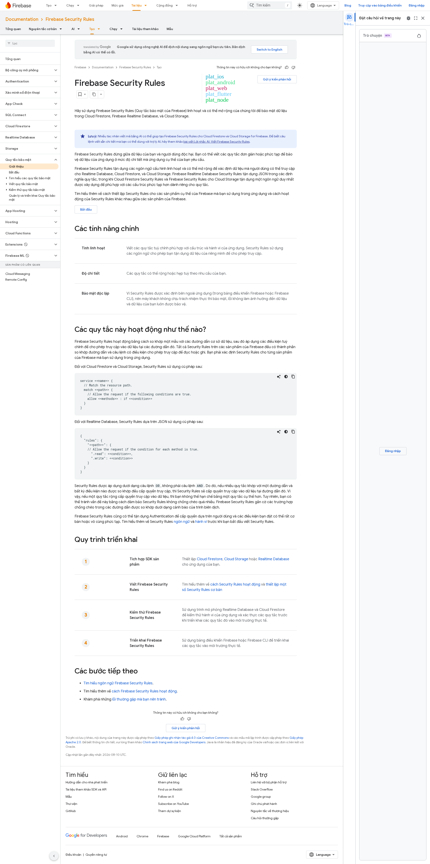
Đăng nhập (417, 5)
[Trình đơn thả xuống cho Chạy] (79, 5)
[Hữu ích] (286, 67)
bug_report (408, 18)
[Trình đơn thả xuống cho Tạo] (57, 5)
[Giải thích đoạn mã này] (278, 376)
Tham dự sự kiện (169, 811)
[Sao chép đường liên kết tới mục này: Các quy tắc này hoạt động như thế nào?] (210, 330)
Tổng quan (13, 29)
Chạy (70, 5)
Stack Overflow (262, 789)
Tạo (49, 5)
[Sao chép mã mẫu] (293, 376)
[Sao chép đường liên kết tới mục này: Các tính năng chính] (143, 229)
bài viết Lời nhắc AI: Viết (216, 142)
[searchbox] (30, 43)
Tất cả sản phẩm (230, 836)
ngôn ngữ (182, 521)
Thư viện (71, 804)
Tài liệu (136, 5)
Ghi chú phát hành (264, 804)
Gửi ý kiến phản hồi (277, 79)
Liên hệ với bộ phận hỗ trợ (268, 782)
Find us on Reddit (170, 789)
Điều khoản (73, 854)
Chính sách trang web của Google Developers (174, 742)
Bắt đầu (86, 209)
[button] (26, 70)
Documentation (21, 19)
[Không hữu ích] (293, 67)
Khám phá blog (168, 782)
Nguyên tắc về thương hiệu (270, 811)
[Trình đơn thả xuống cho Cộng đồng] (178, 5)
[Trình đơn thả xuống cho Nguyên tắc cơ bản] (62, 29)
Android (122, 836)
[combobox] (269, 5)
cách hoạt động (235, 584)
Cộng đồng (164, 5)
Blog (347, 5)
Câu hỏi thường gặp (265, 818)
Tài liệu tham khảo (145, 29)
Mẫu (170, 29)
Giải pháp (96, 5)
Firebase (80, 67)
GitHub (71, 811)
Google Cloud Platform (194, 836)
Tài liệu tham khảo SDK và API (86, 789)
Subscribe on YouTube (173, 804)
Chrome (142, 836)
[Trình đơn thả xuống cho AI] (80, 29)
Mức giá (117, 5)
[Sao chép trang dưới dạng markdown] (94, 94)
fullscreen (415, 18)
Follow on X (166, 797)
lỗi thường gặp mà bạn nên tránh (139, 699)
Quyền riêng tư (96, 854)
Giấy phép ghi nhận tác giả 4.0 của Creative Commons (192, 738)
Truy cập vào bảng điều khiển (380, 5)
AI (73, 29)
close (423, 18)
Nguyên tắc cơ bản (43, 29)
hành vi (201, 521)
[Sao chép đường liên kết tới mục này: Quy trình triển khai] (142, 540)
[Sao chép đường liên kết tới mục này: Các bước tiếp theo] (142, 671)
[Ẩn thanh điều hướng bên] (53, 855)
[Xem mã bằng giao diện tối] (286, 376)
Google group (261, 797)
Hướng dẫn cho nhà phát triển (87, 782)
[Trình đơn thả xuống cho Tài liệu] (147, 5)
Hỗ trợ (192, 5)
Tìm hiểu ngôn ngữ (118, 683)
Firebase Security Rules (69, 19)
